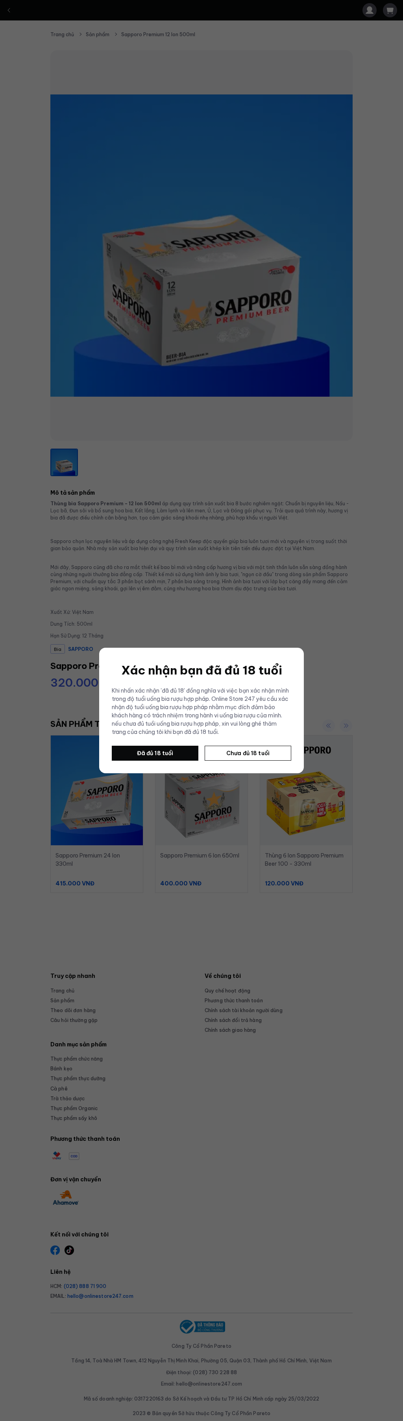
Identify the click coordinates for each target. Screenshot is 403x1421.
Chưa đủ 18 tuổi (248, 753)
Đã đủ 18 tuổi (155, 753)
